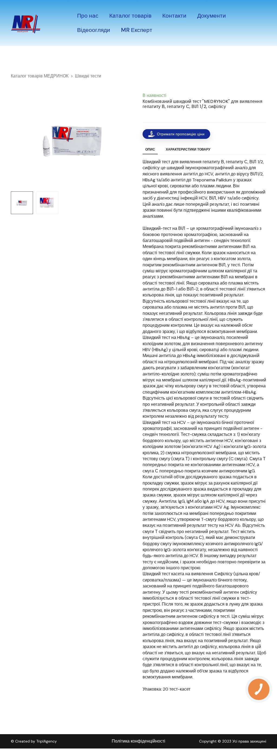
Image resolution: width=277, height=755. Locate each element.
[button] (176, 134)
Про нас (87, 15)
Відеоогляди (93, 30)
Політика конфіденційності (138, 741)
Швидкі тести (88, 76)
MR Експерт (136, 30)
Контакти (174, 15)
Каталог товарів (130, 15)
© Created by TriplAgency (34, 741)
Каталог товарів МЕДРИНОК (39, 76)
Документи (211, 15)
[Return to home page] (26, 23)
